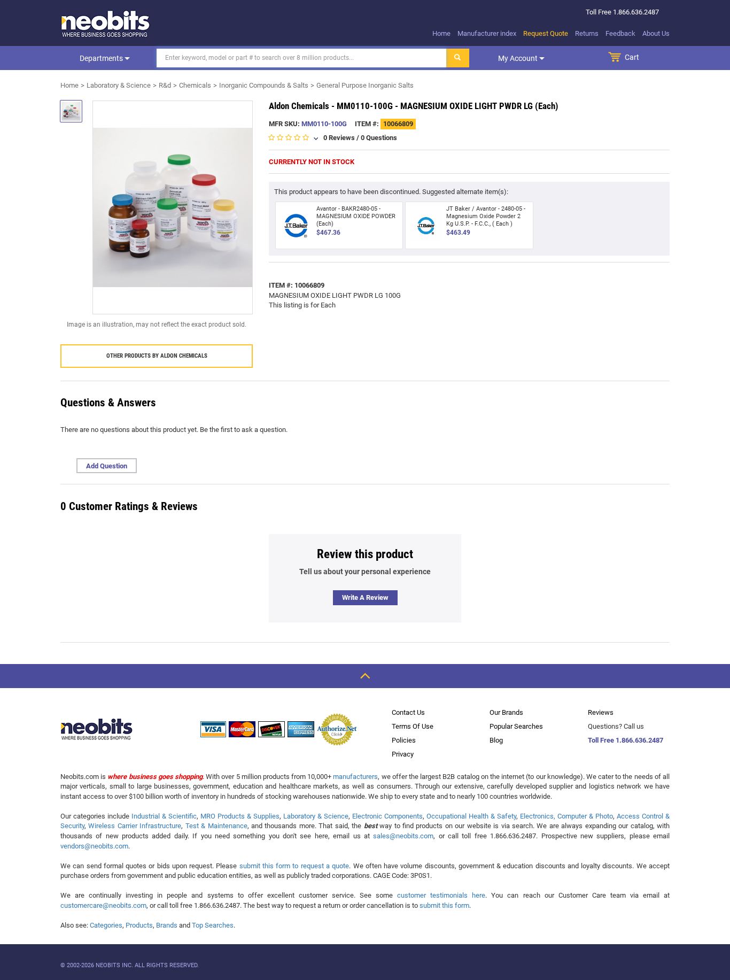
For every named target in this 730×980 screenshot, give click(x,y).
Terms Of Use (412, 726)
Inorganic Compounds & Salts (263, 85)
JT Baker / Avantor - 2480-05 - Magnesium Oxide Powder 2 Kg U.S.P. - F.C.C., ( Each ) (485, 216)
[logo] (105, 23)
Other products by (156, 355)
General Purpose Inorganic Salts (365, 85)
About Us (656, 33)
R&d (165, 85)
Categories (106, 925)
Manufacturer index (486, 33)
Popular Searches (516, 726)
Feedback (620, 33)
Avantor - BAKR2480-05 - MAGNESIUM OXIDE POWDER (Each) (355, 216)
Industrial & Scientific (164, 816)
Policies (404, 740)
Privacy (403, 754)
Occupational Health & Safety (471, 816)
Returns (587, 33)
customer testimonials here (441, 895)
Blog (496, 740)
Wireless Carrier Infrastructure (134, 826)
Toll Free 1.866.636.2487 (625, 740)
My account (518, 58)
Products (139, 925)
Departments (102, 58)
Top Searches (213, 925)
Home (441, 33)
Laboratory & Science (119, 85)
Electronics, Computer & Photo (566, 816)
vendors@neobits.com (94, 846)
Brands (166, 925)
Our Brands (506, 712)
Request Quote (545, 33)
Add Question (106, 466)
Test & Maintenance (216, 826)
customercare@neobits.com (103, 905)
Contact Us (408, 712)
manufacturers (355, 777)
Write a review (365, 597)
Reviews (600, 712)
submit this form (444, 905)
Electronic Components (387, 816)
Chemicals (195, 85)
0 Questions (379, 138)
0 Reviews (339, 138)
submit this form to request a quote (294, 866)
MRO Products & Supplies (239, 816)
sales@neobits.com (403, 836)
